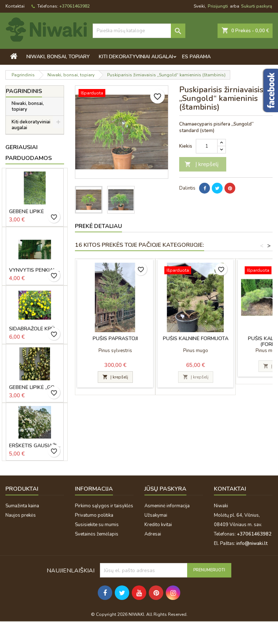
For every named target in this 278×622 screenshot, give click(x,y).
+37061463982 (74, 6)
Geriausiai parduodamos (28, 152)
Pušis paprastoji (115, 338)
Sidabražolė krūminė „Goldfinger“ (34, 329)
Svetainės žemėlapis (96, 534)
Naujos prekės (20, 515)
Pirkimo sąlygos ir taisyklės (104, 506)
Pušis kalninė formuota (195, 338)
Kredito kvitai (158, 524)
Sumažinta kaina (22, 506)
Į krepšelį (202, 164)
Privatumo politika (94, 515)
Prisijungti (218, 6)
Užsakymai (155, 515)
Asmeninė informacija (167, 506)
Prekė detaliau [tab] (98, 226)
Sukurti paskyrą (256, 6)
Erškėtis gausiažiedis (34, 446)
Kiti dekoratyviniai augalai (136, 56)
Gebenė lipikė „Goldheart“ (34, 387)
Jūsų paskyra (165, 489)
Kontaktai (15, 6)
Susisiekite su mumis (97, 524)
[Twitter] (217, 188)
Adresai (152, 534)
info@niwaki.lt (252, 543)
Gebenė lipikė (26, 212)
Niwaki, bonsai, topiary (58, 56)
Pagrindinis (24, 91)
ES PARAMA (196, 56)
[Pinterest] (229, 188)
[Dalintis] (204, 188)
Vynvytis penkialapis (34, 270)
